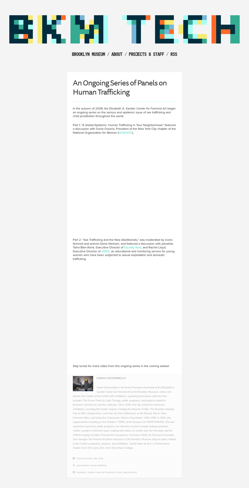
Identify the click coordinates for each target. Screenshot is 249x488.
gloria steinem (83, 465)
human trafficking (98, 465)
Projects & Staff (146, 54)
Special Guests (130, 472)
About (116, 54)
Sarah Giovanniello (111, 378)
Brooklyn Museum (88, 54)
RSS (174, 54)
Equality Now (132, 247)
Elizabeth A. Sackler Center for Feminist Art (96, 472)
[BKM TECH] (124, 42)
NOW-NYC (125, 133)
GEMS (105, 251)
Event (119, 472)
